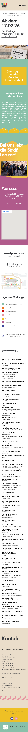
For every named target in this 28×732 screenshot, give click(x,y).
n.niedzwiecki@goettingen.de (16, 669)
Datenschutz (22, 726)
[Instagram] (16, 718)
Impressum (13, 726)
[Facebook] (11, 718)
